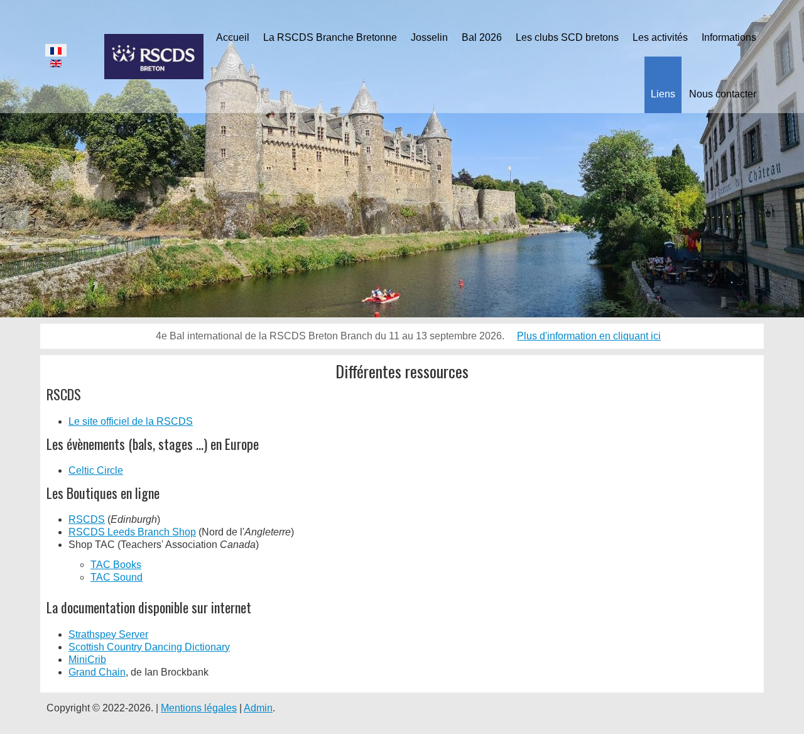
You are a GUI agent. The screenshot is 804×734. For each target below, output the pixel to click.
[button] (331, 28)
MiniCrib (87, 659)
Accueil (232, 37)
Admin (258, 708)
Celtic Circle (95, 470)
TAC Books (115, 564)
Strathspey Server (108, 634)
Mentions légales (199, 708)
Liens (663, 94)
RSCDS (86, 519)
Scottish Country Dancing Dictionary (149, 647)
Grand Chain (97, 672)
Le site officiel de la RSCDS (130, 421)
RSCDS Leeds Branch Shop (132, 532)
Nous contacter (722, 94)
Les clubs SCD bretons (567, 37)
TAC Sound (116, 577)
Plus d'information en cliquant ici (589, 336)
